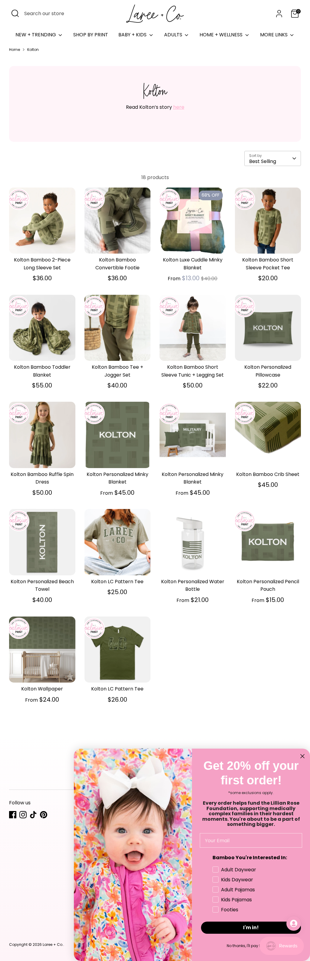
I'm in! (251, 927)
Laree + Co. (53, 944)
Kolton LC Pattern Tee (117, 581)
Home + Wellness (222, 34)
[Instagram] (23, 814)
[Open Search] (15, 13)
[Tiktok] (33, 814)
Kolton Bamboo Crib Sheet (267, 474)
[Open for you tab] (293, 923)
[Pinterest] (43, 814)
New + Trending (36, 34)
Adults (173, 34)
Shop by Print (90, 34)
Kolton (33, 49)
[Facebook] (12, 814)
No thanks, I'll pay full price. (251, 945)
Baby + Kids (133, 34)
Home (14, 49)
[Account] (279, 14)
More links (274, 34)
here (178, 107)
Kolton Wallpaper (42, 688)
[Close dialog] (302, 756)
